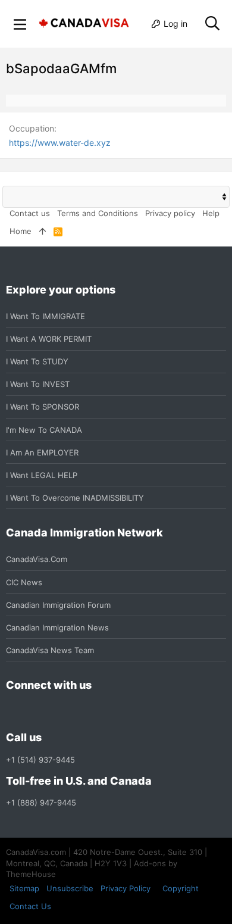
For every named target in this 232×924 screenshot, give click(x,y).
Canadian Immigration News (57, 627)
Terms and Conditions (97, 213)
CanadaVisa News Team (50, 650)
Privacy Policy (126, 888)
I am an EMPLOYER (42, 452)
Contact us (30, 213)
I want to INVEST (38, 384)
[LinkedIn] (56, 711)
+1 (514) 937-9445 (40, 759)
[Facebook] (13, 711)
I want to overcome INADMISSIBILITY (75, 497)
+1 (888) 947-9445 (41, 802)
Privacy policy (170, 213)
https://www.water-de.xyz (60, 143)
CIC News (24, 582)
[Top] (42, 231)
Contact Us (30, 906)
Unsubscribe (69, 888)
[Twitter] (77, 711)
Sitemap (24, 888)
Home (21, 231)
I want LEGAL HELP (41, 475)
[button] (20, 23)
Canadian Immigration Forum (58, 605)
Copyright (180, 888)
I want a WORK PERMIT (49, 339)
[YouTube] (99, 711)
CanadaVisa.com (36, 559)
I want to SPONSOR (42, 406)
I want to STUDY (37, 361)
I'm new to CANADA (44, 430)
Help (211, 213)
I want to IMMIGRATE (45, 316)
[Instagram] (34, 711)
